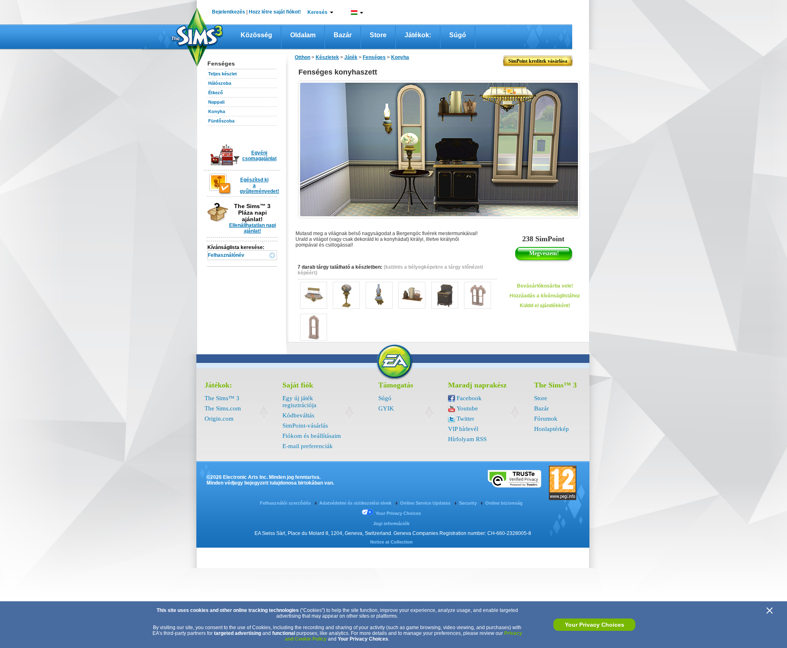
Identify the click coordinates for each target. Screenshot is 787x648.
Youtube (467, 408)
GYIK (386, 408)
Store (378, 35)
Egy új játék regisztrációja (299, 401)
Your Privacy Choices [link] (398, 513)
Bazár (343, 35)
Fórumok (545, 418)
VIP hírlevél (463, 429)
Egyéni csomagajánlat (259, 155)
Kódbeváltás (298, 415)
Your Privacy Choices (594, 624)
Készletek (327, 57)
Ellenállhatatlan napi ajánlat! (252, 228)
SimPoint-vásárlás (305, 425)
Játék (350, 57)
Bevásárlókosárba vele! (545, 286)
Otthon (302, 57)
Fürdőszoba (221, 120)
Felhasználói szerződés (286, 503)
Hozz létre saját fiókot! (275, 12)
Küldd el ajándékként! (545, 305)
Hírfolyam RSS (467, 439)
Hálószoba (219, 83)
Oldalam (303, 35)
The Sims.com (223, 408)
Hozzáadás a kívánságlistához (545, 296)
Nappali (216, 102)
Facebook (469, 398)
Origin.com (219, 418)
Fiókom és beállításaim (311, 436)
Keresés (317, 12)
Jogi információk (391, 523)
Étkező (215, 92)
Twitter (465, 418)
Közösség (256, 35)
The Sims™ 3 (222, 398)
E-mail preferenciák (307, 446)
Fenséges (374, 57)
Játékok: (418, 35)
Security (468, 503)
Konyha (216, 111)
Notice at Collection (391, 541)
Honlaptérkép (551, 429)
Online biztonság (504, 503)
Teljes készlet (222, 73)
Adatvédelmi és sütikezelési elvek (356, 503)
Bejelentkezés (228, 12)
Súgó (457, 35)
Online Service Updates (426, 503)
